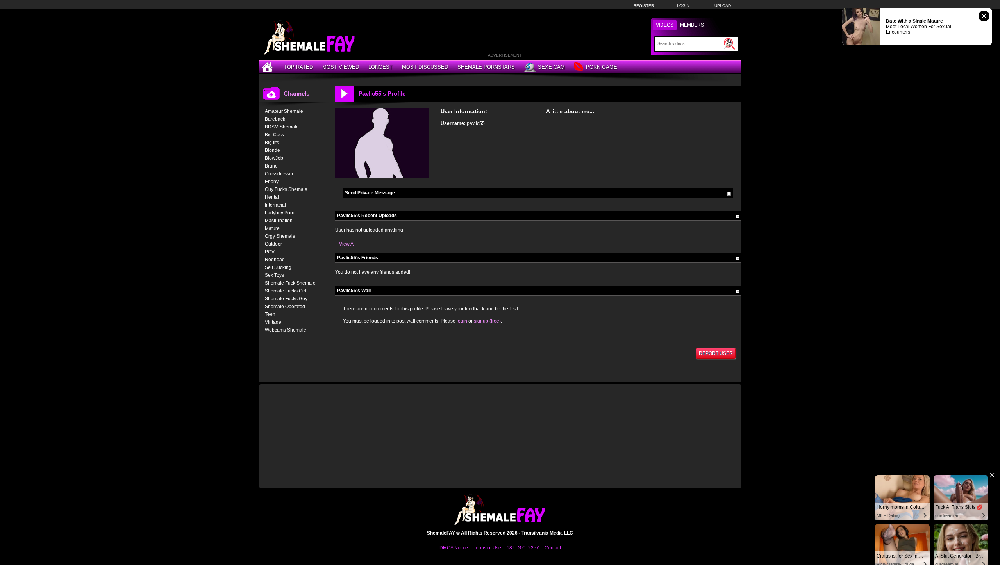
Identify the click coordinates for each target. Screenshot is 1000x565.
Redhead (275, 259)
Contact (553, 548)
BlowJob (274, 158)
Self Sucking (278, 267)
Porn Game (601, 67)
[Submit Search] (729, 43)
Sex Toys (274, 275)
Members (692, 25)
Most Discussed (425, 67)
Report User (716, 353)
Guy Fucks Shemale (286, 189)
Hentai (272, 197)
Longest (380, 67)
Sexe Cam (551, 67)
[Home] (268, 67)
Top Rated (298, 67)
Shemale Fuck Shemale (290, 283)
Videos (664, 25)
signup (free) (487, 321)
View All (347, 244)
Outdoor (273, 244)
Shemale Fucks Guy (286, 298)
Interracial (275, 205)
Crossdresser (279, 173)
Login (683, 6)
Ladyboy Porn (280, 213)
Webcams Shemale (285, 330)
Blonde (272, 150)
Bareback (275, 119)
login (462, 321)
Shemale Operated (285, 306)
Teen (270, 314)
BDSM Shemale (282, 127)
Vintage (273, 322)
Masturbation (279, 220)
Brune (271, 166)
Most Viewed (340, 67)
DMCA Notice (453, 548)
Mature (272, 228)
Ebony (272, 181)
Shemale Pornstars (486, 67)
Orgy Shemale (280, 236)
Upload (722, 6)
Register (644, 6)
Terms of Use (487, 548)
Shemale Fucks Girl (285, 291)
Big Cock (274, 134)
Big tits (272, 142)
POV (270, 252)
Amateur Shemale (284, 111)
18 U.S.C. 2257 (523, 548)
